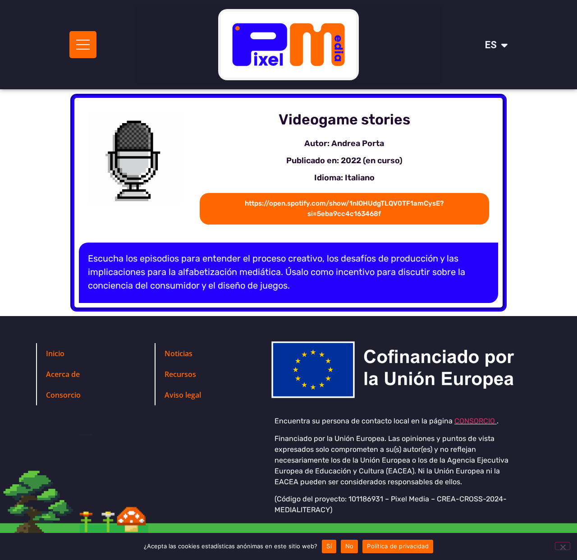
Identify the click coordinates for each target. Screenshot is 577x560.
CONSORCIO (474, 421)
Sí (329, 546)
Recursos (181, 374)
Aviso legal (183, 395)
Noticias (178, 353)
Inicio (55, 353)
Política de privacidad (398, 546)
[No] (562, 546)
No (349, 546)
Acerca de (63, 374)
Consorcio (63, 395)
